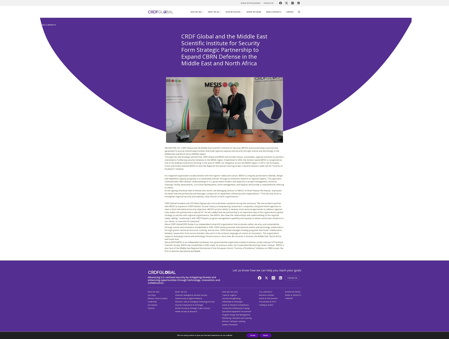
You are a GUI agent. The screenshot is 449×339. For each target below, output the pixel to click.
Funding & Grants (266, 305)
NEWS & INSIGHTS (293, 295)
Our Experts (152, 305)
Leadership (152, 302)
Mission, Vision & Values (158, 298)
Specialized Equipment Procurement (236, 311)
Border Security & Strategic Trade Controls (192, 308)
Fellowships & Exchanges (232, 302)
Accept (252, 335)
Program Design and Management (236, 315)
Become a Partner (266, 295)
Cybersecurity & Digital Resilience (188, 298)
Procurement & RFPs (267, 302)
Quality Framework (230, 324)
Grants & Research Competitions (235, 305)
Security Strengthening (231, 298)
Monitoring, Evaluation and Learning (237, 318)
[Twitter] (286, 3)
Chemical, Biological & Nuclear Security (191, 295)
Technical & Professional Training (236, 308)
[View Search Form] (299, 12)
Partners (151, 308)
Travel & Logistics (229, 295)
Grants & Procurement (250, 3)
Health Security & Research (186, 311)
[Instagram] (292, 3)
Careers (289, 12)
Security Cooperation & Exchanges (189, 305)
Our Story (152, 295)
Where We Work (254, 12)
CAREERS (289, 298)
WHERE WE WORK (293, 292)
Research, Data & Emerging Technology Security (195, 302)
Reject (265, 335)
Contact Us (268, 3)
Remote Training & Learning (233, 321)
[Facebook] (280, 3)
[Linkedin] (298, 3)
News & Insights (273, 12)
